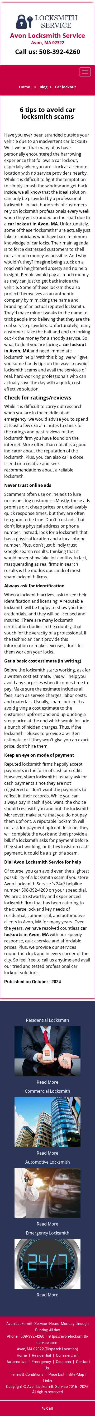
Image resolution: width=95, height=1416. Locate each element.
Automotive (17, 1362)
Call (49, 1408)
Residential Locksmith (47, 1020)
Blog (44, 86)
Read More (47, 1082)
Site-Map (76, 1374)
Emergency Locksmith (47, 1233)
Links (47, 1381)
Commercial (66, 1355)
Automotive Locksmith (47, 1162)
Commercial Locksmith (47, 1091)
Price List (56, 1374)
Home (24, 86)
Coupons (63, 1362)
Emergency (41, 1362)
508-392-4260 (59, 51)
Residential (41, 1355)
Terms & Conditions (27, 1374)
